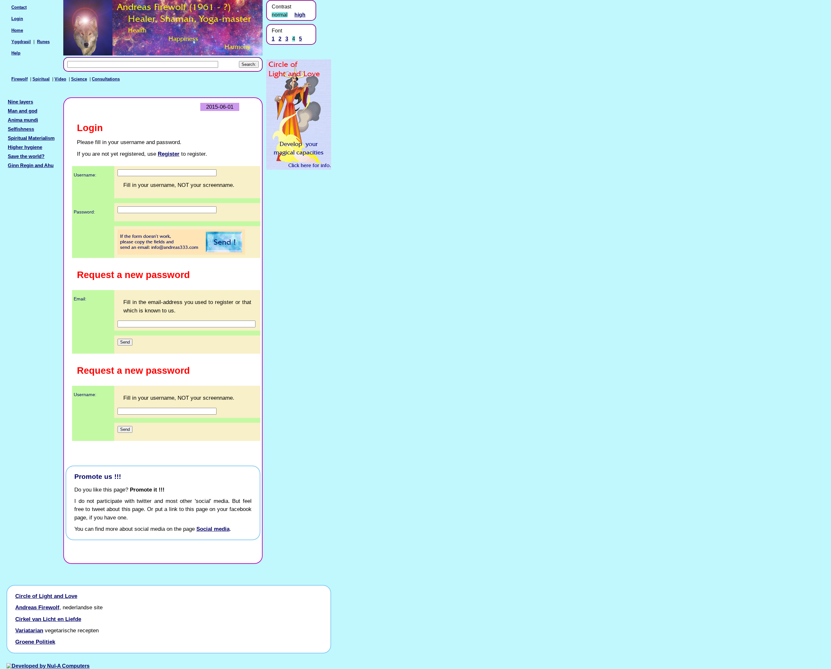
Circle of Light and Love (46, 596)
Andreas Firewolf (37, 607)
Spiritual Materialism (31, 138)
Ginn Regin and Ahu (31, 165)
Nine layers (20, 101)
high (299, 15)
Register (169, 154)
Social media (212, 529)
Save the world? (26, 156)
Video (60, 79)
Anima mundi (23, 120)
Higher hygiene (25, 147)
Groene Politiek (35, 642)
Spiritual (41, 79)
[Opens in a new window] (298, 168)
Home (17, 30)
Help (15, 53)
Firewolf (19, 79)
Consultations (106, 79)
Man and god (22, 111)
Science (79, 79)
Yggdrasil (21, 41)
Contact (19, 7)
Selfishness (21, 129)
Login (17, 18)
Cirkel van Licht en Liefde (48, 619)
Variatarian (29, 630)
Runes (43, 41)
